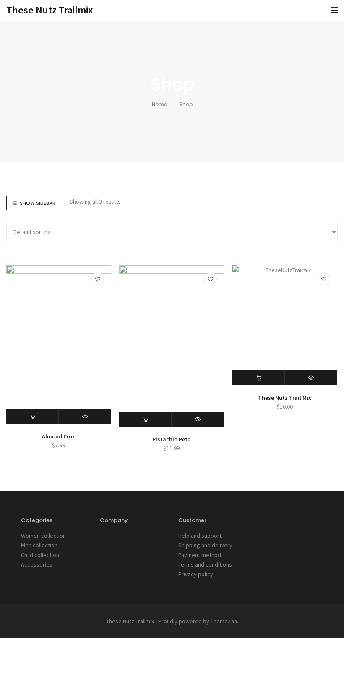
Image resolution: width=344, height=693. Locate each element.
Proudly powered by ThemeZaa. (198, 621)
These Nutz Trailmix (49, 9)
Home (159, 104)
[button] (32, 416)
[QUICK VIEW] (85, 416)
